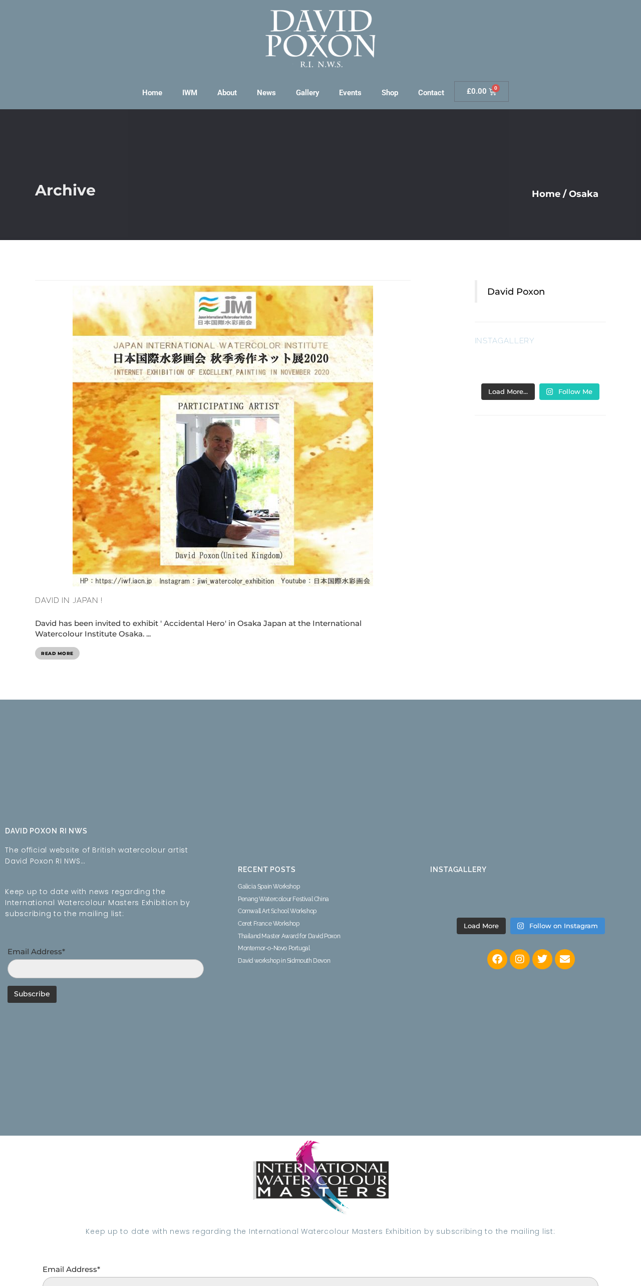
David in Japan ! (69, 600)
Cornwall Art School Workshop (277, 911)
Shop (390, 92)
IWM (189, 92)
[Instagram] (520, 959)
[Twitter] (542, 959)
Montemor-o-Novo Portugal (273, 948)
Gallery (307, 92)
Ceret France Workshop (268, 923)
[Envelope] (565, 959)
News (266, 92)
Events (350, 92)
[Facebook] (497, 959)
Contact (431, 92)
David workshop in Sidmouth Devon (284, 960)
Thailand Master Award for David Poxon (289, 936)
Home (152, 92)
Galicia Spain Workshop (268, 886)
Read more (57, 653)
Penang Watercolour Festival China (283, 899)
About (227, 92)
